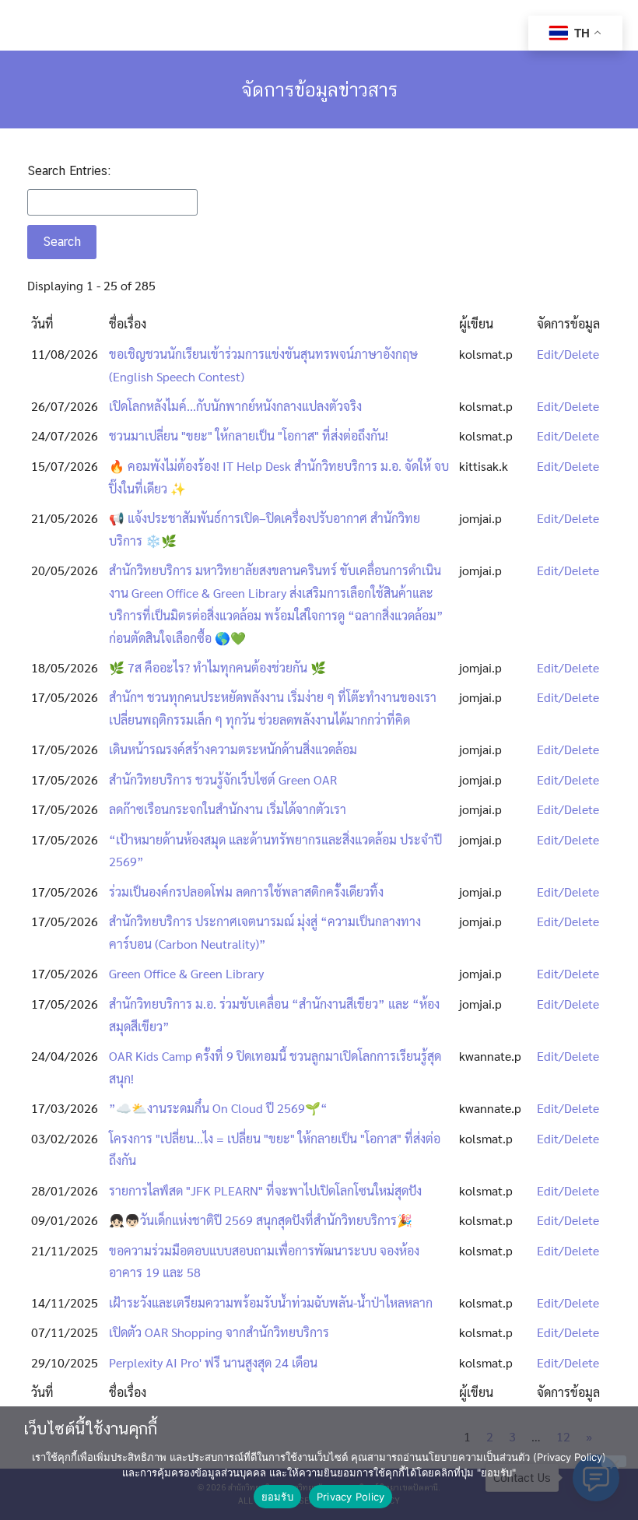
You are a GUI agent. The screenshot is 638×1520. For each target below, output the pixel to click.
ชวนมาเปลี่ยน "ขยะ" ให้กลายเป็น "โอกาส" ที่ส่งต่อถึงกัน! (248, 435)
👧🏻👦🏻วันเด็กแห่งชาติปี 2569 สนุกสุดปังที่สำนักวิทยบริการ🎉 (260, 1220)
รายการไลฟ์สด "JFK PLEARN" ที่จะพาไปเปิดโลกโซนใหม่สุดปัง (265, 1190)
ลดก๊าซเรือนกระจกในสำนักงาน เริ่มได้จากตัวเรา (227, 809)
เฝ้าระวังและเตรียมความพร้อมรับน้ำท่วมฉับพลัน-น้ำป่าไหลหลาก (271, 1302)
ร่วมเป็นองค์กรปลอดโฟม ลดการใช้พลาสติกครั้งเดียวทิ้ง (246, 891)
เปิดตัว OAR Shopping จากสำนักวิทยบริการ (219, 1332)
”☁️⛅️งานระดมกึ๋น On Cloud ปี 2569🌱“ (218, 1108)
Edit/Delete (568, 354)
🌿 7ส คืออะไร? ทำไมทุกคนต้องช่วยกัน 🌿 (217, 667)
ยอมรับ (277, 1496)
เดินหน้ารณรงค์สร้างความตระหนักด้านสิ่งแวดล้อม (233, 749)
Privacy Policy (351, 1496)
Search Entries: (68, 170)
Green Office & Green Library (186, 973)
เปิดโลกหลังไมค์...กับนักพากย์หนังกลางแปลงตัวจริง (235, 406)
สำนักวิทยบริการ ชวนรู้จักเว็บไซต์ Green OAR (223, 779)
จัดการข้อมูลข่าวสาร (319, 89)
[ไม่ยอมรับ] (613, 1461)
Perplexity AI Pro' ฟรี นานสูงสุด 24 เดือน (213, 1362)
